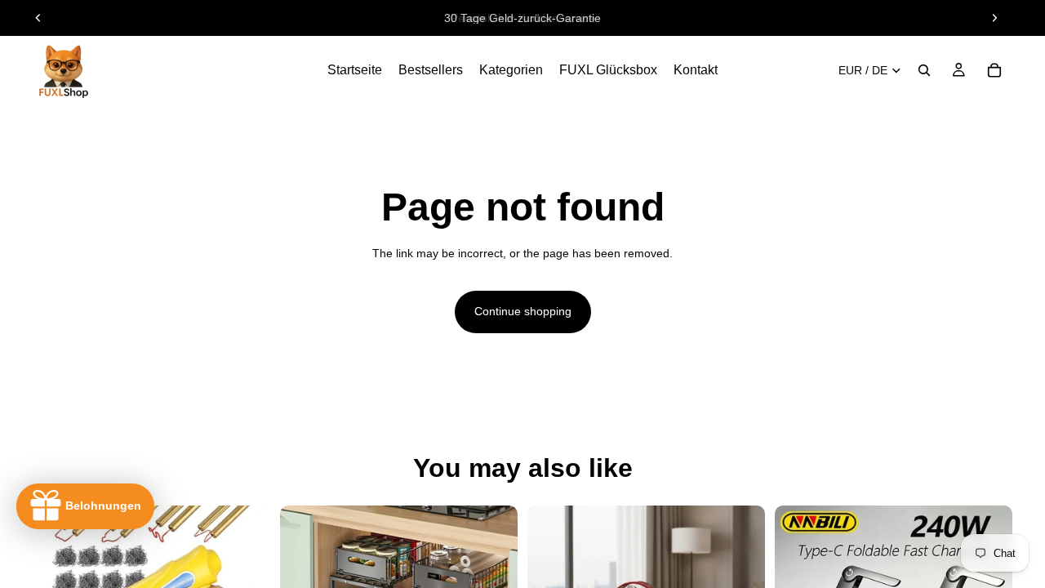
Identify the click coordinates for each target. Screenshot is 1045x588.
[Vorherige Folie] (38, 18)
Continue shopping (522, 311)
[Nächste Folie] (994, 18)
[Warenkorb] (994, 70)
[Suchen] (924, 70)
